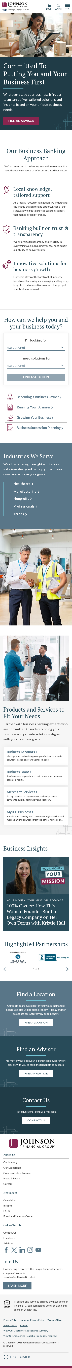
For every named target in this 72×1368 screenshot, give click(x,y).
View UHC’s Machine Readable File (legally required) (30, 1335)
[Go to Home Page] (36, 1143)
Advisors (8, 1243)
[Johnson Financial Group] (15, 4)
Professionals (24, 506)
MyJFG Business (19, 812)
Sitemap (24, 1325)
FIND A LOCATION (36, 1022)
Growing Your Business (34, 417)
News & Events (12, 1178)
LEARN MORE (19, 1286)
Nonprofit (21, 498)
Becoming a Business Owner (38, 397)
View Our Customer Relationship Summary (25, 1330)
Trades (19, 514)
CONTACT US (36, 1120)
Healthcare (22, 484)
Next (67, 969)
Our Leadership (12, 1167)
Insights (7, 1205)
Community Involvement (17, 1173)
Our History (10, 1162)
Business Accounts (21, 752)
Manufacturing (25, 491)
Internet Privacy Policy (32, 1320)
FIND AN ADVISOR (21, 121)
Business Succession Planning (39, 428)
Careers (7, 1183)
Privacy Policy (10, 1320)
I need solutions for (36, 358)
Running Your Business (34, 407)
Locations (9, 1237)
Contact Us (9, 1232)
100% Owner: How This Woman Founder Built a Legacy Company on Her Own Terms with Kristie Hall (36, 914)
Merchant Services (21, 792)
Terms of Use (54, 1320)
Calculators (10, 1200)
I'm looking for (36, 340)
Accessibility (10, 1325)
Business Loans (18, 772)
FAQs (6, 1210)
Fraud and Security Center (18, 1216)
